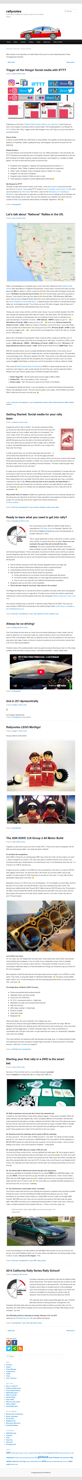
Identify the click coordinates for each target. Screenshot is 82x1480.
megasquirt (10, 1457)
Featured (9, 1435)
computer (31, 1453)
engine (49, 1453)
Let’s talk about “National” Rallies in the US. (35, 214)
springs (49, 1461)
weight (8, 1464)
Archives (9, 1365)
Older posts (10, 62)
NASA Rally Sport (58, 402)
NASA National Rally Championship (29, 366)
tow (64, 1461)
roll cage (23, 1461)
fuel (53, 1453)
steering (56, 1461)
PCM (36, 1457)
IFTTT (8, 129)
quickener (66, 1457)
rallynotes (13, 11)
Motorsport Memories (13, 1423)
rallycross (15, 1461)
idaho (61, 1453)
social (53, 507)
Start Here (15, 402)
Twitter (8, 1374)
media (48, 507)
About (15, 42)
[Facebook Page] (14, 1345)
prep (51, 1457)
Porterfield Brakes (12, 1425)
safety (28, 1461)
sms (44, 1461)
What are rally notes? (13, 1402)
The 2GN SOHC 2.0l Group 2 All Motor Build (34, 838)
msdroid (21, 1457)
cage (21, 1453)
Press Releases (11, 1369)
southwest (52, 614)
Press (8, 1438)
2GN (8, 1452)
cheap (39, 1260)
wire (12, 1464)
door (42, 1453)
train (57, 614)
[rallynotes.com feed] (20, 1351)
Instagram (53, 186)
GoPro (57, 1453)
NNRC (67, 402)
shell (35, 1461)
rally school (33, 1323)
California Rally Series (13, 1388)
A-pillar (13, 1453)
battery (17, 1453)
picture (28, 717)
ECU (45, 1453)
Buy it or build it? (12, 1386)
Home (8, 42)
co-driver (25, 1453)
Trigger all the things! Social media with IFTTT (36, 70)
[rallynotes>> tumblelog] (14, 1351)
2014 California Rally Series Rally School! (33, 1270)
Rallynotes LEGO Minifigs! (23, 727)
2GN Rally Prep (16, 1049)
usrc (67, 1461)
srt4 (52, 1461)
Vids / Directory (11, 1378)
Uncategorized (16, 204)
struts (61, 1461)
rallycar (9, 1461)
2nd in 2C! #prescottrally (22, 701)
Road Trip (9, 1440)
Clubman (45, 402)
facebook (36, 507)
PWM (61, 1457)
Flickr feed (25, 192)
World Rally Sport (12, 1406)
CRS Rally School (46, 528)
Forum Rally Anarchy (13, 1390)
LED (72, 1453)
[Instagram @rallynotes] (9, 1345)
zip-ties (16, 1464)
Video (38, 42)
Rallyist (71, 402)
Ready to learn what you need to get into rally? (36, 517)
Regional (9, 404)
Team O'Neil (10, 1399)
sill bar (40, 1461)
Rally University (11, 1395)
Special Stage (10, 1397)
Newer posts (71, 62)
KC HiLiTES (10, 1419)
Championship (37, 402)
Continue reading (13, 502)
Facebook (19, 189)
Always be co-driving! (20, 624)
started (43, 1260)
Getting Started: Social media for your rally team (41, 124)
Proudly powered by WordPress (41, 1473)
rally (34, 614)
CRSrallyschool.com (23, 1318)
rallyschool (40, 614)
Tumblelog (24, 1044)
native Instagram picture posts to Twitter (58, 189)
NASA (51, 402)
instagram (43, 507)
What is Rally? (57, 42)
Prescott (56, 1457)
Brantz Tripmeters (12, 1416)
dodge (39, 1453)
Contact (23, 42)
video (70, 1461)
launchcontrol (67, 1453)
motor (17, 1457)
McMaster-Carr (11, 1421)
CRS (27, 1323)
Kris (23, 74)
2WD (34, 1260)
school (46, 614)
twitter (57, 507)
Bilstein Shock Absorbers (14, 1414)
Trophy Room (10, 1371)
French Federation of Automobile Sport (22, 301)
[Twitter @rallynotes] (9, 1351)
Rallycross (47, 42)
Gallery (31, 42)
